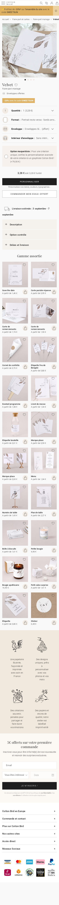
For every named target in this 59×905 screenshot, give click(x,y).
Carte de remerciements (9, 327)
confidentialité (46, 793)
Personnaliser (29, 182)
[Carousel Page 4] (33, 79)
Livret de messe (38, 404)
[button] (56, 10)
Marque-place (37, 440)
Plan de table (37, 512)
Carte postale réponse (41, 290)
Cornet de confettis (11, 365)
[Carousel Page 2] (28, 79)
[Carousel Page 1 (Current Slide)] (25, 79)
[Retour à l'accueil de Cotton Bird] (11, 4)
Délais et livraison (19, 245)
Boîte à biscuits (9, 549)
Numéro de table (9, 512)
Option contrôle (18, 234)
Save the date (8, 290)
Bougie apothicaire (10, 585)
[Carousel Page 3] (31, 79)
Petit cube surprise (39, 585)
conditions (17, 795)
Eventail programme (11, 404)
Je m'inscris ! (29, 786)
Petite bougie (37, 549)
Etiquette (6, 621)
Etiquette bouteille (10, 440)
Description (16, 224)
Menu (33, 476)
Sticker (34, 621)
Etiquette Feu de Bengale (38, 366)
